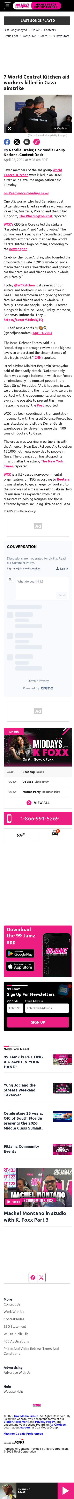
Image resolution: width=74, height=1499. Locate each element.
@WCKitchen (24, 285)
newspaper (18, 249)
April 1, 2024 (42, 333)
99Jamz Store (60, 36)
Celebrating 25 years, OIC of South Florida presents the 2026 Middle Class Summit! (23, 1120)
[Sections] (7, 5)
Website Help (13, 1391)
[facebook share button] (7, 142)
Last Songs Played (15, 30)
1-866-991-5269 (39, 818)
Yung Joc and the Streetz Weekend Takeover (20, 1090)
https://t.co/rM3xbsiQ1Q (23, 320)
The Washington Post (36, 216)
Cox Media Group (26, 1416)
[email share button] (26, 142)
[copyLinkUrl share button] (36, 142)
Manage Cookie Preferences (23, 1433)
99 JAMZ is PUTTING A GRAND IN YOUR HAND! (23, 1062)
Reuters (63, 479)
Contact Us (12, 1304)
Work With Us (14, 1312)
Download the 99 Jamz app (21, 936)
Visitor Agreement (16, 1421)
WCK (8, 474)
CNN (38, 357)
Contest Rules (14, 1319)
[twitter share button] (17, 142)
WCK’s (8, 224)
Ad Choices (58, 1424)
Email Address (34, 1001)
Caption (60, 128)
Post (41, 405)
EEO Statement (15, 1326)
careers (25, 1427)
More (43, 36)
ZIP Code (12, 1001)
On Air (35, 30)
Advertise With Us (17, 1372)
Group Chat (11, 36)
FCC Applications (16, 1341)
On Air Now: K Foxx (38, 759)
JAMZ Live (29, 36)
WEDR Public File (16, 1334)
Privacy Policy (45, 1421)
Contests (50, 30)
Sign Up (38, 1022)
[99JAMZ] (37, 6)
